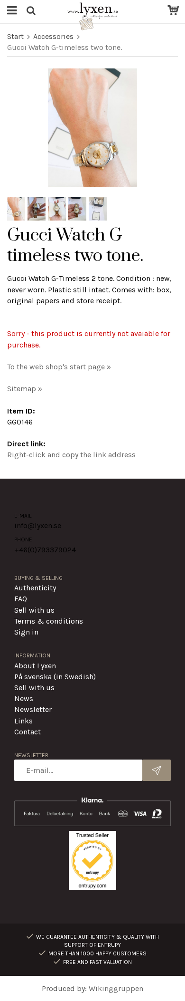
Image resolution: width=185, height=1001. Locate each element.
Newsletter (33, 709)
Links (23, 720)
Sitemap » (24, 388)
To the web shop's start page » (59, 366)
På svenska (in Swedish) (55, 676)
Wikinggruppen (116, 988)
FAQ (20, 598)
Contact (27, 731)
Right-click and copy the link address (71, 454)
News (23, 698)
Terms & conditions (48, 621)
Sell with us (34, 610)
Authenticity (35, 587)
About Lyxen (35, 665)
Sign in (26, 631)
